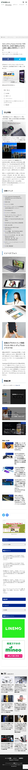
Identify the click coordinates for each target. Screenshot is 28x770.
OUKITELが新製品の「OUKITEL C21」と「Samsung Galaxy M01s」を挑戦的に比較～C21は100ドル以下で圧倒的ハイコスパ (20, 472)
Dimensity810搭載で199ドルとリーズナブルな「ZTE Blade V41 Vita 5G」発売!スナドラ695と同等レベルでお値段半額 (7, 746)
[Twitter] (20, 59)
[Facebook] (8, 59)
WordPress (14, 766)
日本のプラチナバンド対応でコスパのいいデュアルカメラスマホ (13, 101)
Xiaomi (11, 495)
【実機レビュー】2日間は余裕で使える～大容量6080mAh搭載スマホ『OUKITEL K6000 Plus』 (20, 446)
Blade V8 (18, 385)
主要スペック (7, 96)
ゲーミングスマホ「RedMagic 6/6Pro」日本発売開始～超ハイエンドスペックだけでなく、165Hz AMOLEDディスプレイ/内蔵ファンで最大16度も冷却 (21, 747)
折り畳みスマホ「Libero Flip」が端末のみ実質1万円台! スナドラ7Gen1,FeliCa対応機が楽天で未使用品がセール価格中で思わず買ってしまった (21, 707)
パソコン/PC (21, 4)
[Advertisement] (14, 20)
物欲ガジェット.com (17, 763)
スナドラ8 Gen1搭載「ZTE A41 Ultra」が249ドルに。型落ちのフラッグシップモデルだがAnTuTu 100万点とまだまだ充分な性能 (7, 726)
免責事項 (21, 758)
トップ (2, 4)
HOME (3, 37)
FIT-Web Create (16, 764)
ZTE (17, 52)
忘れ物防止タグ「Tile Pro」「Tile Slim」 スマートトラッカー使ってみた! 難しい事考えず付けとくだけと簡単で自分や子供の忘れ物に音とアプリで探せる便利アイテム (14, 572)
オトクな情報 (8, 758)
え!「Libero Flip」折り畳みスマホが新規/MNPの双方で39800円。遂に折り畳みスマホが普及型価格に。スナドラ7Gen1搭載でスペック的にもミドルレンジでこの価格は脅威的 (21, 728)
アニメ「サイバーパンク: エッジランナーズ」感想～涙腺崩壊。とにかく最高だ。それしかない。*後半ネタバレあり (14, 590)
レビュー (15, 758)
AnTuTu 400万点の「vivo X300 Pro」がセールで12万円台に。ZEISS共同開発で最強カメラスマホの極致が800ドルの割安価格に (20, 458)
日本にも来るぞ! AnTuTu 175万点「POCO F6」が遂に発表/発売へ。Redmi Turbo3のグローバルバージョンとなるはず (20, 500)
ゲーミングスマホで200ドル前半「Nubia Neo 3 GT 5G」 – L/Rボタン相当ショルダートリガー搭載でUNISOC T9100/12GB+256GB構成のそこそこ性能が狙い (7, 708)
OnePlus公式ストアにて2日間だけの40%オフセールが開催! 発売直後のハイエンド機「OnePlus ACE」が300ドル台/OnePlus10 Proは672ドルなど (20, 485)
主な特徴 (6, 93)
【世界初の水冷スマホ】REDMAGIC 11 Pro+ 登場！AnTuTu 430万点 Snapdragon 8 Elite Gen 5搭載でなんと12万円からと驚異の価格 (21, 688)
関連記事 (6, 104)
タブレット (15, 4)
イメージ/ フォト (8, 98)
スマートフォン (8, 4)
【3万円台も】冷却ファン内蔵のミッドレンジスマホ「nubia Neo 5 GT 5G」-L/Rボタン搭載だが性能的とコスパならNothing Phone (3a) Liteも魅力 (7, 688)
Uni (4, 559)
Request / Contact (14, 760)
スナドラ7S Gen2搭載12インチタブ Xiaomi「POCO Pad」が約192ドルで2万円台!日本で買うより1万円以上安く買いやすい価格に (13, 557)
